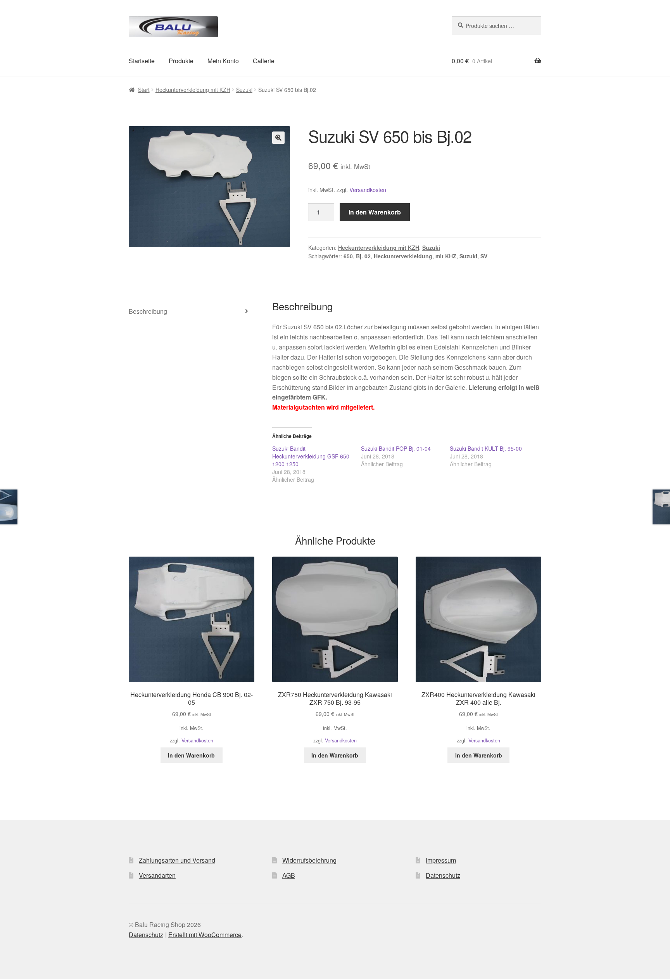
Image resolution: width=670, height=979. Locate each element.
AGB (288, 875)
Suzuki (244, 89)
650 (348, 256)
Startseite (142, 60)
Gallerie (264, 60)
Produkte (181, 60)
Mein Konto (223, 60)
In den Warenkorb (375, 212)
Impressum (441, 860)
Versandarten (157, 875)
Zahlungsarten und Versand (177, 860)
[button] (278, 137)
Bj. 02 (363, 256)
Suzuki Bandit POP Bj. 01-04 (396, 448)
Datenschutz (443, 875)
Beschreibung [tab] (148, 311)
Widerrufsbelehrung (309, 860)
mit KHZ (445, 256)
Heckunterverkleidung (403, 256)
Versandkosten (367, 189)
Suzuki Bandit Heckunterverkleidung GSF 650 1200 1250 (310, 456)
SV (483, 256)
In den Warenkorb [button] (191, 755)
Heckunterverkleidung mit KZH (192, 89)
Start (144, 89)
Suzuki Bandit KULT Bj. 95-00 (486, 448)
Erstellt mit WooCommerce (205, 934)
